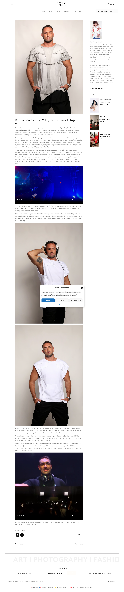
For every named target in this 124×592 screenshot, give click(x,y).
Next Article (79, 544)
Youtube (109, 573)
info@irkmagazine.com (24, 573)
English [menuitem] (35, 587)
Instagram (91, 573)
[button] (81, 287)
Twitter (104, 573)
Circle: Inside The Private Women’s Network (104, 136)
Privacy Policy (111, 581)
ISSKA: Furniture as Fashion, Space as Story (104, 119)
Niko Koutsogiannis (96, 42)
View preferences (76, 300)
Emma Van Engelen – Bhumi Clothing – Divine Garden (105, 102)
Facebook (98, 573)
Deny (62, 300)
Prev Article (19, 544)
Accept (48, 300)
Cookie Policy (61, 304)
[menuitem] (34, 587)
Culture (79, 534)
